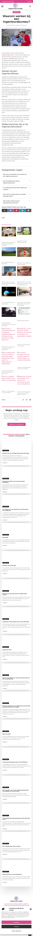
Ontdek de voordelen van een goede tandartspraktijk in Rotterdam (8, 244)
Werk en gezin (6, 734)
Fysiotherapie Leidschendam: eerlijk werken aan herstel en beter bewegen (24, 304)
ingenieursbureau (7, 55)
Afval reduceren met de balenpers (12, 874)
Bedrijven (16, 12)
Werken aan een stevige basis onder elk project (15, 453)
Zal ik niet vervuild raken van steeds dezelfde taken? (16, 195)
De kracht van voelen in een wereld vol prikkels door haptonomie (8, 372)
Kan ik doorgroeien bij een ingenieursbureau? (16, 182)
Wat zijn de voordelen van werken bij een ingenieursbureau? (16, 175)
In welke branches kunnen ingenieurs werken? (16, 188)
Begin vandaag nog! (17, 410)
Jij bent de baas (6, 649)
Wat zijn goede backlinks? (23, 320)
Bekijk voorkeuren (16, 930)
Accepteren (16, 922)
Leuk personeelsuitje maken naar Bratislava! (15, 762)
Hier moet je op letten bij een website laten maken (14, 594)
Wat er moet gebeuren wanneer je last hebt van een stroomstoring (16, 678)
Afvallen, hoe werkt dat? (9, 565)
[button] (30, 909)
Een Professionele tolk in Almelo (11, 846)
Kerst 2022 (5, 537)
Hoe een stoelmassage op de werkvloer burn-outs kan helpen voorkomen (23, 393)
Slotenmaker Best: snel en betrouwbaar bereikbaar (13, 482)
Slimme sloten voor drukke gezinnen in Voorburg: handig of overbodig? (8, 283)
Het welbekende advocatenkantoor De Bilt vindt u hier (16, 819)
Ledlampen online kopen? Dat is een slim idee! (15, 621)
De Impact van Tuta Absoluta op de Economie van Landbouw (15, 510)
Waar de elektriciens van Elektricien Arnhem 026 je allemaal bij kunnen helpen (16, 706)
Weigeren (16, 926)
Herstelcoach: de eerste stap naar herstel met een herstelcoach (8, 348)
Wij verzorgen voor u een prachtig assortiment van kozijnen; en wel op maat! (15, 790)
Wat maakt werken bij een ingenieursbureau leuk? (16, 202)
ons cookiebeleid (19, 917)
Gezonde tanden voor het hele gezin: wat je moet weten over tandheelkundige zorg (24, 283)
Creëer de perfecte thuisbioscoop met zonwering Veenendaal (9, 324)
